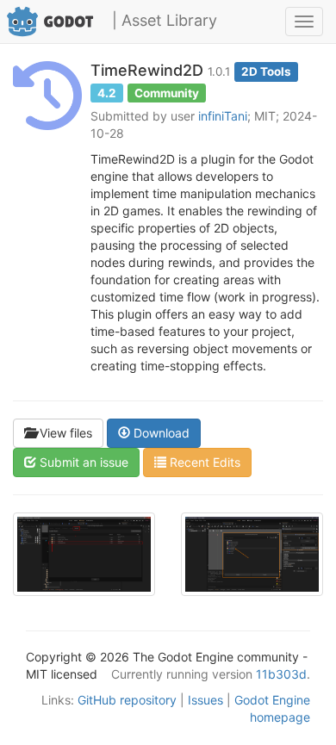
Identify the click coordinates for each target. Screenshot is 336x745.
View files (64, 432)
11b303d (281, 674)
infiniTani (222, 116)
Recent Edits (203, 462)
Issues (205, 699)
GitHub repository (127, 699)
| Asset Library (164, 20)
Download (160, 432)
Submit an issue (82, 462)
